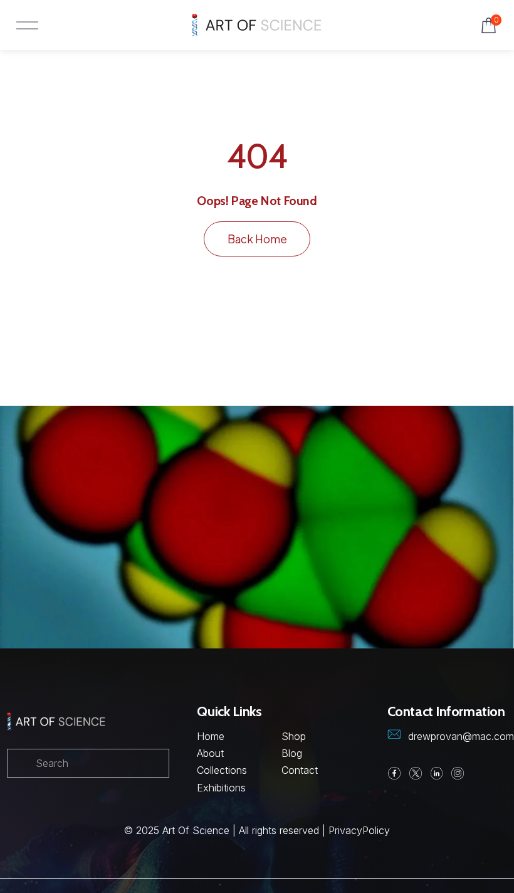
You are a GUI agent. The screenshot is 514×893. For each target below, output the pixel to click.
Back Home (257, 239)
